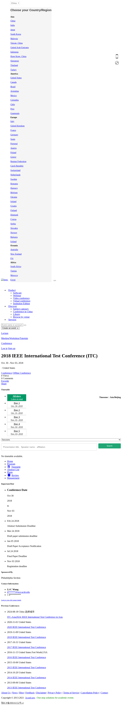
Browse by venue (21, 317)
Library (16, 314)
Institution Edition (21, 303)
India (12, 25)
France (13, 130)
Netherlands (15, 175)
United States (16, 78)
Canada (13, 82)
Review (15, 475)
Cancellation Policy (90, 692)
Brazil (12, 87)
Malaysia (14, 39)
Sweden (13, 179)
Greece (13, 157)
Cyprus (13, 219)
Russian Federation (18, 161)
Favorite (5, 381)
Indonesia (14, 52)
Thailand (14, 65)
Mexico (13, 95)
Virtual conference (21, 301)
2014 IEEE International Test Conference (26, 677)
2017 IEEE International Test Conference (26, 647)
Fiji (11, 258)
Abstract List (13, 469)
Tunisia (13, 271)
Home (10, 461)
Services (12, 319)
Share (4, 383)
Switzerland (15, 170)
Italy (12, 121)
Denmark (14, 215)
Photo (10, 472)
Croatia (13, 206)
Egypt (12, 280)
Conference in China (23, 311)
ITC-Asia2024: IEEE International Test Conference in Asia (35, 617)
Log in (4, 348)
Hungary (14, 188)
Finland (13, 210)
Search (109, 446)
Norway (13, 233)
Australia (14, 249)
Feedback (30, 692)
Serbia (13, 224)
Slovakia (14, 228)
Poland (13, 152)
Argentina (14, 91)
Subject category (21, 309)
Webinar (17, 295)
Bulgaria (14, 237)
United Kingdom (17, 126)
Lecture (4, 333)
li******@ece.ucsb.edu (18, 592)
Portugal (14, 144)
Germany (14, 135)
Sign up (11, 348)
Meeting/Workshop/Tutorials (14, 338)
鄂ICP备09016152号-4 (12, 703)
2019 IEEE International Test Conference (26, 637)
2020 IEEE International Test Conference (26, 627)
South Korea (15, 34)
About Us (5, 692)
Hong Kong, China (18, 56)
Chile (12, 104)
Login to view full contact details (11, 600)
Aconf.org (30, 697)
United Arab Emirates (19, 47)
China (12, 21)
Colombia (14, 100)
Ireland (13, 201)
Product (12, 290)
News (15, 692)
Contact (104, 692)
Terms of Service (71, 692)
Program (11, 464)
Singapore (14, 61)
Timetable (16, 467)
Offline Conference (22, 373)
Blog (21, 692)
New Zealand (16, 254)
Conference (6, 343)
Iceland (13, 241)
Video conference (21, 298)
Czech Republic (17, 166)
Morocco (14, 275)
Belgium (14, 193)
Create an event (9, 328)
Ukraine (13, 197)
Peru (12, 109)
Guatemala (14, 113)
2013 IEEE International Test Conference (26, 687)
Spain (12, 139)
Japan (12, 30)
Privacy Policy (55, 692)
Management (13, 478)
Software (17, 293)
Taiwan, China (16, 43)
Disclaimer (41, 692)
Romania (14, 184)
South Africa (15, 266)
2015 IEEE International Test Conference (26, 667)
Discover (12, 306)
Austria (13, 148)
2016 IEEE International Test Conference (26, 657)
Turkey (13, 70)
